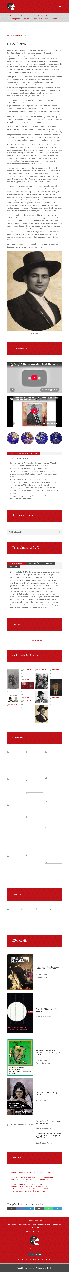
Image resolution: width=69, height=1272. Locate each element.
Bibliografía (43, 19)
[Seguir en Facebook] (29, 1254)
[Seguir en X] (32, 1254)
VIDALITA (13, 567)
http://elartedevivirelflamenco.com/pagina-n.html (28, 1186)
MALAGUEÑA (34, 563)
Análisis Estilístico (27, 16)
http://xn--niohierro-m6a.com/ (21, 1175)
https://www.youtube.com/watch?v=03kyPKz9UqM (28, 1191)
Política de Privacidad (24, 1259)
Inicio (9, 35)
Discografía (14, 16)
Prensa (34, 19)
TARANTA (48, 563)
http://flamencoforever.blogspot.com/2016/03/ (27, 1184)
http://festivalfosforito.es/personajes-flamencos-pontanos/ (32, 1177)
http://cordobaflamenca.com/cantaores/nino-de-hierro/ (30, 1172)
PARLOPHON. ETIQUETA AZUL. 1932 (23, 453)
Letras (53, 16)
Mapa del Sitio (46, 1259)
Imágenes (16, 19)
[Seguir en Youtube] (39, 1254)
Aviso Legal (36, 1259)
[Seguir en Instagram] (36, 1254)
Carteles (26, 19)
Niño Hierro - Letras (34, 640)
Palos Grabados (42, 16)
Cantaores (16, 35)
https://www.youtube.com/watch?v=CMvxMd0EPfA (28, 1189)
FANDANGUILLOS (16, 563)
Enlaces (54, 19)
